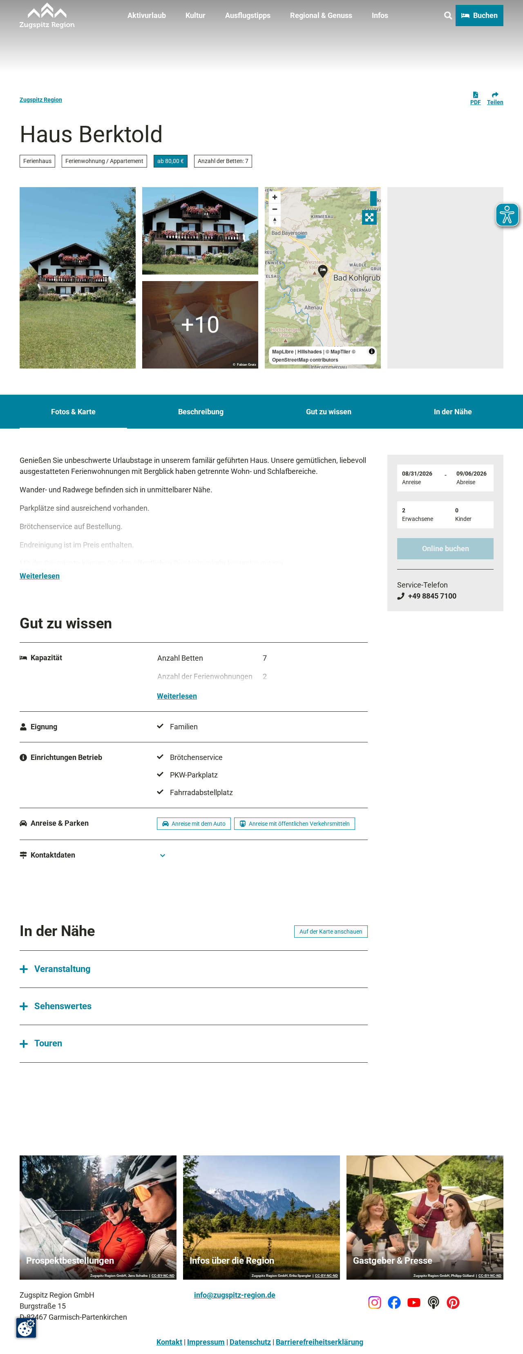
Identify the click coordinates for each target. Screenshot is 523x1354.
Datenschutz (250, 1342)
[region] (323, 278)
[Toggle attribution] (372, 351)
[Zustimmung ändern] (26, 1328)
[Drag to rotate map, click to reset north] (275, 221)
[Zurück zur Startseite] (47, 15)
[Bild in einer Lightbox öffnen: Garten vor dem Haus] (78, 278)
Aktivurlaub (146, 15)
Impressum (206, 1342)
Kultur (196, 15)
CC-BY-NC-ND (163, 1276)
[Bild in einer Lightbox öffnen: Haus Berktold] (200, 231)
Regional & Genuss (321, 15)
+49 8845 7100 (432, 596)
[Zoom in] (275, 197)
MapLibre (283, 351)
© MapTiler (338, 351)
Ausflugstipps (247, 15)
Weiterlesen (40, 576)
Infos (380, 15)
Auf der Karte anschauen (330, 931)
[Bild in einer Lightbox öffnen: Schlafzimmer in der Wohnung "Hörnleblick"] (200, 325)
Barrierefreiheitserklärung (319, 1342)
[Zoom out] (275, 209)
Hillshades (309, 351)
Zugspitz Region (41, 99)
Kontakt (169, 1342)
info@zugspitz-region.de (234, 1295)
